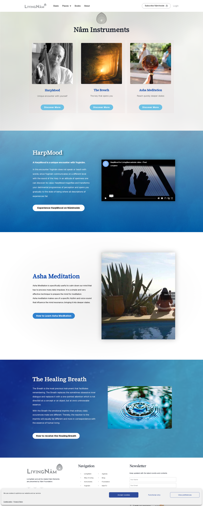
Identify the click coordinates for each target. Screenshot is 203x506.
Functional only (154, 495)
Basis (56, 5)
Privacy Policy (18, 502)
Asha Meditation (150, 90)
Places (65, 5)
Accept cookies (124, 495)
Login (176, 6)
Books (78, 5)
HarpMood (52, 90)
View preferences (185, 495)
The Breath (101, 90)
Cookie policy (8, 502)
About (87, 5)
